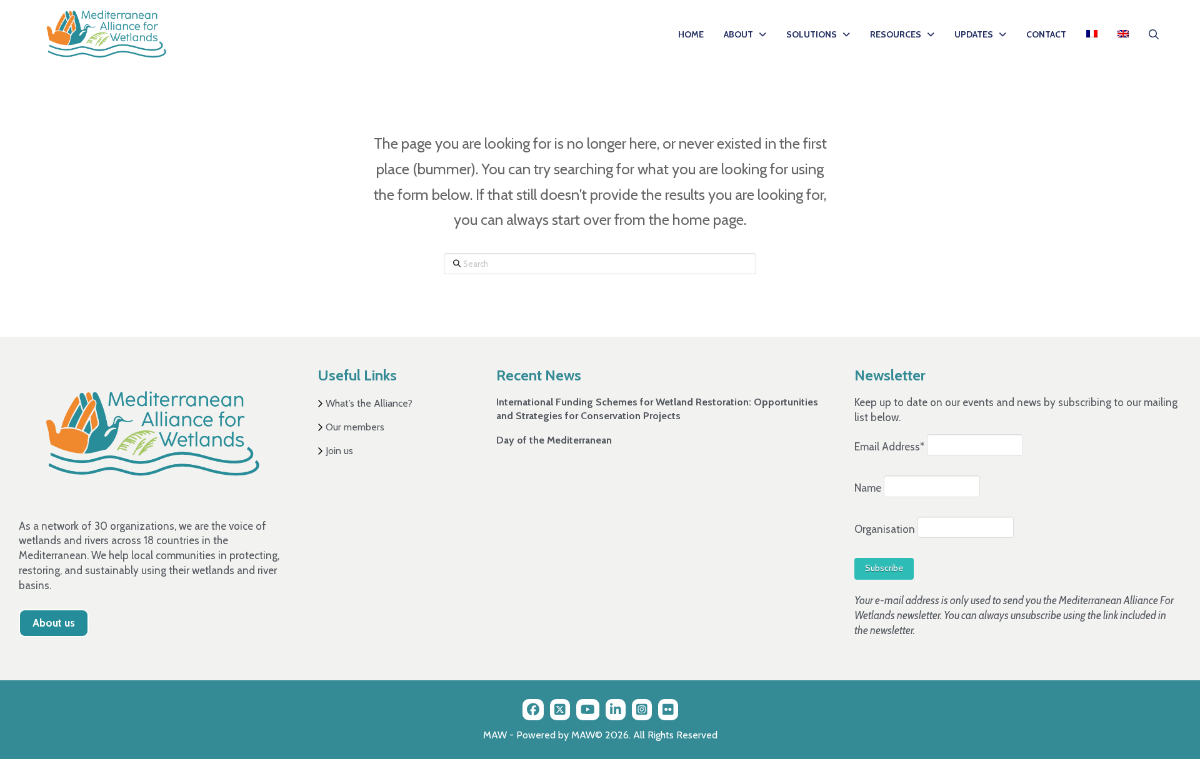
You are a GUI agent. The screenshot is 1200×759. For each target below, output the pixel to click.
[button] (1154, 34)
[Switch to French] (1092, 34)
